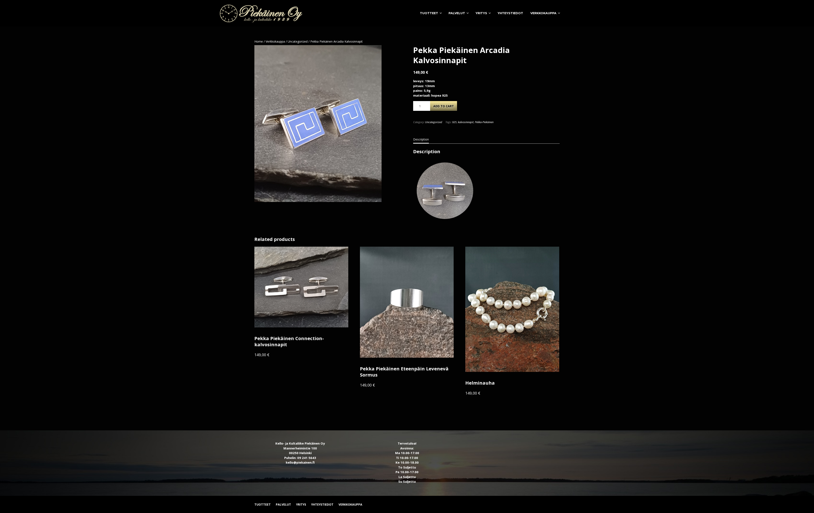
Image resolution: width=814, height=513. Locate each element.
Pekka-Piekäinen (484, 122)
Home (258, 41)
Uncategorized (298, 41)
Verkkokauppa (275, 41)
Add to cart (443, 106)
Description (421, 139)
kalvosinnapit (466, 122)
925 (454, 122)
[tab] (421, 140)
